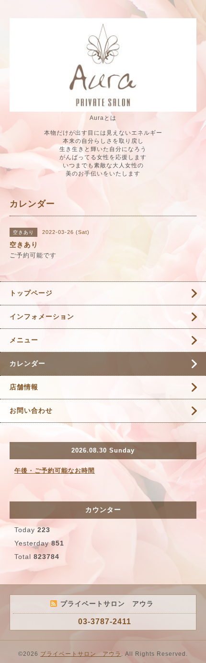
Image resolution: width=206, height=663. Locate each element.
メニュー (24, 340)
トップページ (31, 293)
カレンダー (28, 363)
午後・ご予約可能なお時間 (54, 470)
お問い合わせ (31, 410)
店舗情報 (24, 387)
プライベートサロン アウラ (80, 654)
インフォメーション (42, 316)
